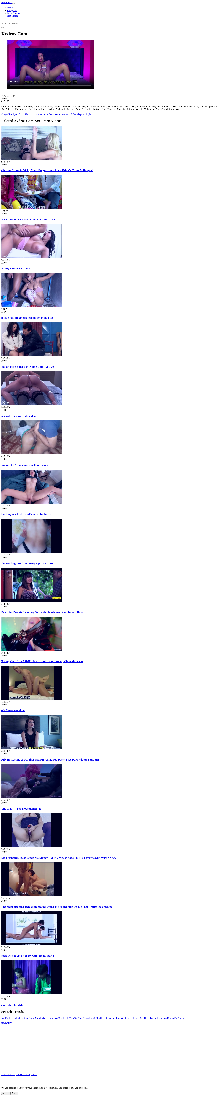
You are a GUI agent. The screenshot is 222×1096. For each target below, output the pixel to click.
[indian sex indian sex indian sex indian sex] (31, 306)
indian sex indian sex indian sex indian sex (27, 317)
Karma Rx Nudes (175, 1018)
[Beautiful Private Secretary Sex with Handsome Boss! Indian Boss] (31, 601)
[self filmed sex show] (31, 699)
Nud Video (18, 1018)
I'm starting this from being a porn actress (27, 563)
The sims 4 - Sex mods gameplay (21, 808)
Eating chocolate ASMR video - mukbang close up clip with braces (42, 661)
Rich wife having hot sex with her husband (27, 955)
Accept (5, 1093)
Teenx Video (51, 1018)
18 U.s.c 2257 (8, 1074)
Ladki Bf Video (96, 1018)
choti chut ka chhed (13, 1005)
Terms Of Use (23, 1074)
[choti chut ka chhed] (31, 993)
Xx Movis (40, 1018)
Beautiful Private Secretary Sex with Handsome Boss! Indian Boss (42, 612)
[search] (2, 27)
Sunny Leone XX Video (16, 268)
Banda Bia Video (158, 1018)
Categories (12, 10)
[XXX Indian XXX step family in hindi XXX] (31, 208)
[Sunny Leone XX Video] (31, 257)
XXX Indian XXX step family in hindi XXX (28, 219)
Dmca (34, 1074)
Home (10, 7)
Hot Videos (12, 16)
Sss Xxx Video (81, 1018)
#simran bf (67, 114)
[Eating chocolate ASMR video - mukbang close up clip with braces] (31, 650)
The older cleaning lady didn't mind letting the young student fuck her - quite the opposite (56, 906)
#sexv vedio (54, 114)
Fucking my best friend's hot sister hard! (26, 514)
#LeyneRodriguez (9, 114)
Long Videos (13, 13)
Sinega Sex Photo (113, 1018)
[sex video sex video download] (31, 404)
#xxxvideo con (26, 114)
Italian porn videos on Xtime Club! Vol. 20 (27, 366)
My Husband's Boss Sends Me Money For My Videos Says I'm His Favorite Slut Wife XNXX (58, 857)
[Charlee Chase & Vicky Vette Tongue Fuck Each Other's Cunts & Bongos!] (31, 159)
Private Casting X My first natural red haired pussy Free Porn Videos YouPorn (50, 759)
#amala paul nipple (82, 114)
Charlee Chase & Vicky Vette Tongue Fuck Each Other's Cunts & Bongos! (47, 170)
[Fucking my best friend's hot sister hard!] (31, 502)
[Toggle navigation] (13, 3)
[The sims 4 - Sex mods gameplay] (31, 797)
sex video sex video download (19, 415)
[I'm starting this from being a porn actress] (31, 551)
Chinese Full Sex (130, 1018)
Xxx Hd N (144, 1018)
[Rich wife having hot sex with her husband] (31, 944)
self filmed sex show (13, 710)
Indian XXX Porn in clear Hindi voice (24, 465)
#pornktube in (41, 114)
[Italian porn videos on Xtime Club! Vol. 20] (31, 355)
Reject (14, 1093)
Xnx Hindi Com (66, 1018)
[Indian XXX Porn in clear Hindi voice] (31, 453)
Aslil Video (6, 1018)
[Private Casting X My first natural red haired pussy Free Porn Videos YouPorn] (31, 748)
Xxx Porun (29, 1018)
